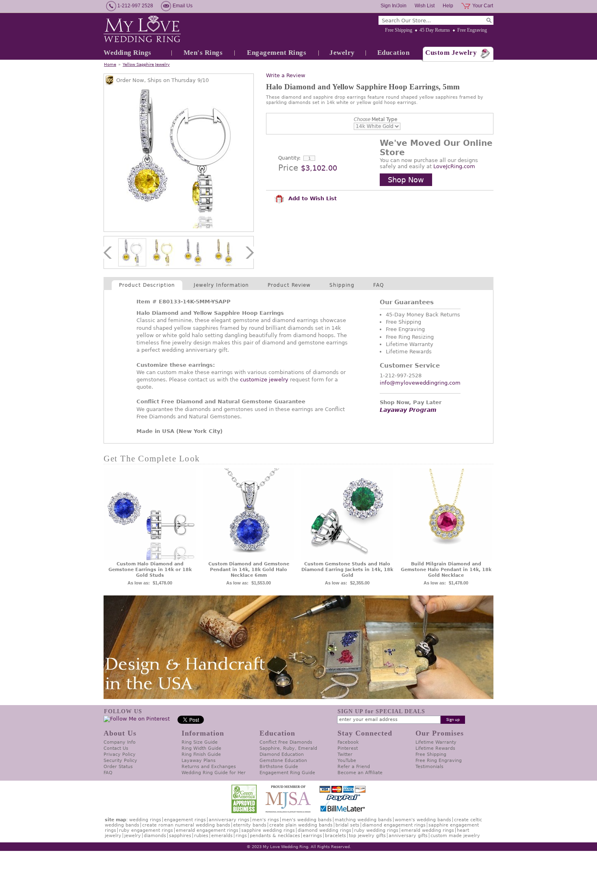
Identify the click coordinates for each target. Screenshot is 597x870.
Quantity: (289, 158)
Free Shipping (398, 30)
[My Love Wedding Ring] (142, 29)
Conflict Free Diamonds (286, 742)
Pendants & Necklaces (275, 835)
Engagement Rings (276, 52)
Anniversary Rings (229, 819)
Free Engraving (472, 30)
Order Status (118, 766)
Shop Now (406, 179)
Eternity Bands (249, 825)
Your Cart (482, 6)
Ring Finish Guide (201, 754)
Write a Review (285, 75)
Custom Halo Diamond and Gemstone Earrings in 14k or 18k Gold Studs (150, 569)
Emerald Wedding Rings (427, 830)
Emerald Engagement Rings (207, 830)
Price (288, 168)
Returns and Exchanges (209, 766)
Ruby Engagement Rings (146, 830)
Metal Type (375, 119)
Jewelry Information (221, 285)
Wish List (425, 6)
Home (110, 64)
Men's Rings (203, 52)
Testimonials (429, 766)
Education (393, 52)
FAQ (378, 285)
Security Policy (120, 760)
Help (448, 6)
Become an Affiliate (360, 772)
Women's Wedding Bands (423, 819)
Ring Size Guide (200, 742)
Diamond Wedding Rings (324, 830)
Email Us (183, 6)
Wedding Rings (127, 52)
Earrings (312, 835)
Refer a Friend (353, 766)
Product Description (147, 285)
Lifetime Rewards (435, 748)
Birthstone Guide (279, 766)
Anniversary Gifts (408, 835)
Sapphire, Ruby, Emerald (288, 748)
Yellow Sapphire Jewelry (146, 64)
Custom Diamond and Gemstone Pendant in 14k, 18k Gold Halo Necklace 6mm (248, 569)
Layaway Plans (199, 760)
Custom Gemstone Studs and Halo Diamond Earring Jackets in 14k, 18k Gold (347, 569)
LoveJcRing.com (454, 166)
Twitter (345, 754)
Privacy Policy (120, 754)
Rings (241, 835)
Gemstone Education (283, 760)
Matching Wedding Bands (363, 819)
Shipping (342, 285)
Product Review (289, 285)
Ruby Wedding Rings (376, 830)
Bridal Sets (347, 825)
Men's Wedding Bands (307, 819)
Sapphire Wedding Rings (268, 830)
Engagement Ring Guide (287, 772)
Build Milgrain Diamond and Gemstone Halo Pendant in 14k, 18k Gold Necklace (446, 569)
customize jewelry (264, 380)
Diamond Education (282, 754)
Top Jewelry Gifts (367, 835)
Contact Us (116, 748)
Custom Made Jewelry (455, 835)
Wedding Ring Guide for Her (214, 772)
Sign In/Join (394, 6)
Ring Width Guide (201, 748)
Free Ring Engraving (438, 760)
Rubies (201, 835)
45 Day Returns (435, 30)
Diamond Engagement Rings (394, 825)
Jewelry (342, 52)
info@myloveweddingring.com (420, 383)
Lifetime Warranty (435, 742)
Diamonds (155, 835)
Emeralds (222, 835)
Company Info (120, 742)
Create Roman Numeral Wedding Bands (186, 825)
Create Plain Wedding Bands (301, 825)
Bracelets (335, 835)
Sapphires (180, 835)
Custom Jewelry (451, 52)
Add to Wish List (311, 198)
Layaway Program (408, 410)
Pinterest (347, 748)
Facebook (348, 742)
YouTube (346, 760)
